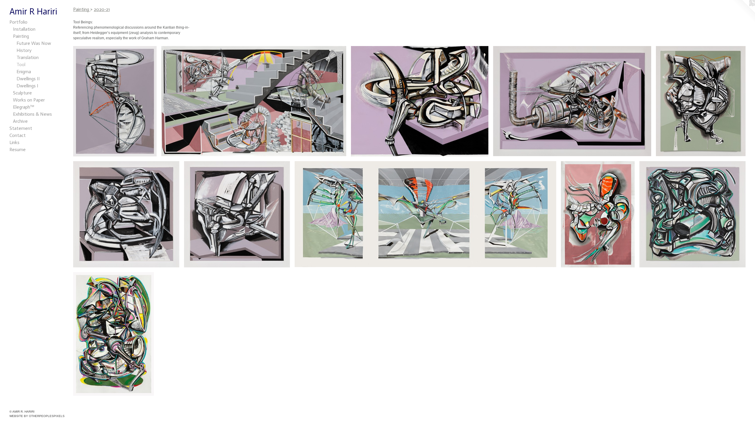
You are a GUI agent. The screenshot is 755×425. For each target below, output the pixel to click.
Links (14, 142)
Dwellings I (27, 86)
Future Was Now (34, 43)
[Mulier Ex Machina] (113, 334)
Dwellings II (28, 78)
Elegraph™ (23, 107)
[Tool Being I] (419, 101)
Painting (21, 36)
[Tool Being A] (126, 214)
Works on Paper (29, 100)
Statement (20, 128)
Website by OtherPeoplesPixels (37, 416)
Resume (17, 149)
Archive (20, 121)
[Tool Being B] (237, 214)
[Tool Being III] (701, 101)
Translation (28, 57)
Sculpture (22, 93)
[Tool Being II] (572, 101)
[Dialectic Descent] (253, 101)
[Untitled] (692, 214)
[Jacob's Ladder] (115, 101)
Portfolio (18, 22)
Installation (24, 29)
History (24, 50)
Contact (17, 135)
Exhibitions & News (32, 114)
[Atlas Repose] (425, 214)
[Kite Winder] (598, 214)
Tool (21, 64)
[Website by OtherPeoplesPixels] (743, 12)
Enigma (24, 71)
